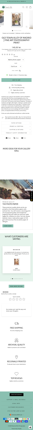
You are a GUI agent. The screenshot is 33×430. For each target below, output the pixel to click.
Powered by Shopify (16, 428)
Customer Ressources (16, 407)
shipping (6, 49)
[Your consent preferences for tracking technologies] (30, 427)
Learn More (8, 226)
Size (15, 63)
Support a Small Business (16, 399)
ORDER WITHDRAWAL (16, 394)
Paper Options (16, 123)
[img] (7, 54)
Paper (16, 56)
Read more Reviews (16, 286)
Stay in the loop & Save (16, 411)
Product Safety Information (16, 133)
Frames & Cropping (16, 126)
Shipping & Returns (16, 129)
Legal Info (16, 403)
